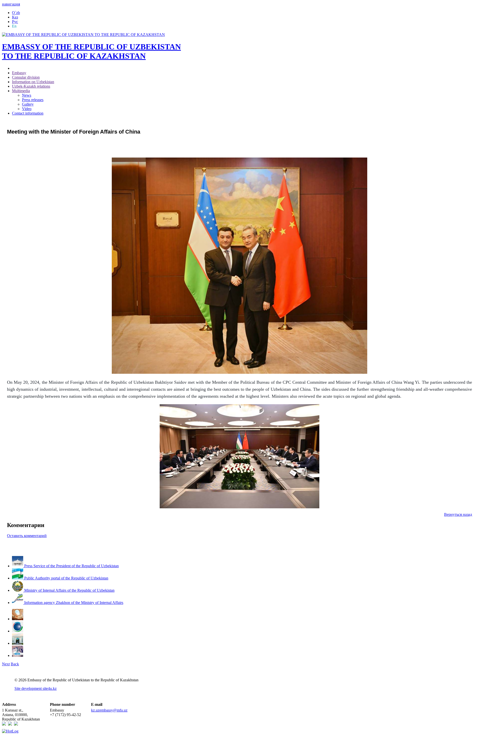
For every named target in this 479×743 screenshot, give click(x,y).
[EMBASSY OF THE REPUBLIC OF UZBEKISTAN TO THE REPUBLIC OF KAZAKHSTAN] (83, 34)
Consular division (26, 77)
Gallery (28, 104)
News (26, 95)
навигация (11, 4)
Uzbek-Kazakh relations (31, 86)
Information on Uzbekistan (33, 82)
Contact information (27, 113)
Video (26, 109)
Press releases (32, 100)
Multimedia (21, 91)
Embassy (19, 73)
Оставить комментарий (27, 536)
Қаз (15, 17)
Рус (15, 21)
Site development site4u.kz (35, 688)
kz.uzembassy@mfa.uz (109, 710)
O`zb (16, 12)
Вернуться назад (458, 514)
